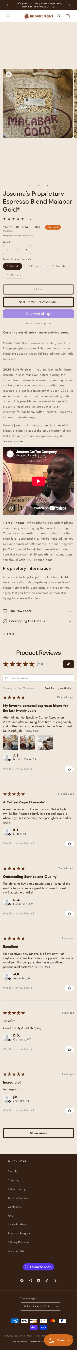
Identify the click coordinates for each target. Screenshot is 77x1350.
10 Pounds (60, 267)
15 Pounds (16, 276)
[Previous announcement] (7, 5)
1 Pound (14, 267)
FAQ (10, 1216)
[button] (8, 16)
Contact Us (15, 1207)
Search (12, 1171)
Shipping (7, 235)
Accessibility (16, 1251)
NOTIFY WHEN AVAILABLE (38, 302)
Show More (32, 730)
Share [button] (10, 634)
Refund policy (16, 1189)
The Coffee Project (23, 1335)
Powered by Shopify (44, 1335)
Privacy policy (19, 1341)
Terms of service (18, 1198)
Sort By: (50, 688)
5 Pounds (36, 267)
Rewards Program (19, 1233)
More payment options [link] (38, 323)
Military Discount (18, 1242)
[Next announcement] (69, 5)
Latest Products (17, 1224)
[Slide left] (29, 185)
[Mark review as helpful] (69, 769)
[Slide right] (47, 185)
